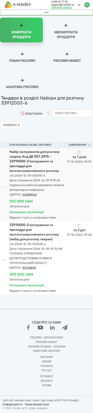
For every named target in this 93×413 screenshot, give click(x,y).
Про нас (47, 370)
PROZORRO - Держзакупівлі (46, 337)
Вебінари (46, 381)
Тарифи (46, 385)
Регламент (46, 376)
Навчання (46, 357)
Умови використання (37, 404)
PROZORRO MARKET (46, 342)
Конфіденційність (13, 404)
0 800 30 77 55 (59, 1)
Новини (46, 361)
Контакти (47, 366)
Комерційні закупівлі (46, 350)
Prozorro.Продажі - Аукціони (46, 346)
